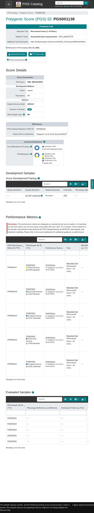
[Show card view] (65, 239)
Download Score (17, 54)
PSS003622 (30, 265)
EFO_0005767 (65, 37)
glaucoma (66, 6)
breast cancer (59, 6)
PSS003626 (30, 362)
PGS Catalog (12, 13)
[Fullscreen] (70, 184)
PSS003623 (30, 289)
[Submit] (85, 3)
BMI (71, 6)
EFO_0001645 (78, 6)
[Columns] (76, 184)
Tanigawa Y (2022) (50, 134)
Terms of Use (5, 510)
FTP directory (38, 54)
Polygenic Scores (26, 13)
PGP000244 (41, 129)
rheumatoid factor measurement (44, 37)
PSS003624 (30, 313)
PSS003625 (30, 336)
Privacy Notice (58, 507)
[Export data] (83, 184)
